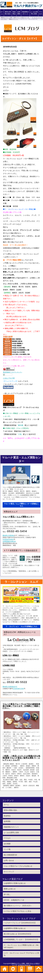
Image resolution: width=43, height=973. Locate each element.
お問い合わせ (9, 860)
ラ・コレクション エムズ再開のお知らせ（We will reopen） (21, 946)
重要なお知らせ (10, 889)
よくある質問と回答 (34, 13)
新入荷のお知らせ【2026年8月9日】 (18, 934)
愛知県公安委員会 (8, 535)
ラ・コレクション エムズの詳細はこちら (21, 626)
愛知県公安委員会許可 (10, 686)
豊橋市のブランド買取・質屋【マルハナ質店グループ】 (15, 17)
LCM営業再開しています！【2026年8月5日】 (21, 939)
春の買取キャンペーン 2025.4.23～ (18, 906)
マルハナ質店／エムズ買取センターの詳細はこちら (21, 505)
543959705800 (8, 539)
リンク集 (7, 849)
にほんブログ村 (9, 378)
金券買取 (18, 13)
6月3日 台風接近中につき (14, 900)
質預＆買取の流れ (8, 13)
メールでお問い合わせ (13, 969)
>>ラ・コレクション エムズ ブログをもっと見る (21, 954)
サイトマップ (9, 872)
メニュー (30, 969)
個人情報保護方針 (10, 855)
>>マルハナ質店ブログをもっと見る (17, 911)
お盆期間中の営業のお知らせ (15, 883)
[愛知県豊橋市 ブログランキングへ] (9, 369)
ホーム (2, 13)
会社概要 (7, 844)
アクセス (40, 13)
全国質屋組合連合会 (9, 541)
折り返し (7, 894)
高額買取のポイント (25, 13)
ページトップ (38, 969)
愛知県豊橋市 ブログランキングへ (12, 372)
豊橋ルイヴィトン (13, 19)
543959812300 (18, 688)
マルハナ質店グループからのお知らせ (18, 866)
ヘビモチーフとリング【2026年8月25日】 (20, 923)
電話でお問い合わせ (21, 969)
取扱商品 (14, 13)
